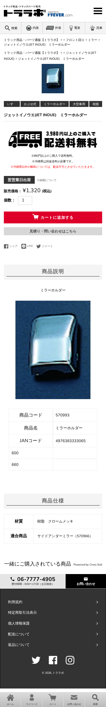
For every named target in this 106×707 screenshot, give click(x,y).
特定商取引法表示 (22, 612)
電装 (77, 28)
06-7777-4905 (35, 579)
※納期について (47, 180)
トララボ (58, 673)
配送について (19, 634)
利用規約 (15, 602)
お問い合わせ (86, 584)
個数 (8, 200)
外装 (58, 28)
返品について (19, 644)
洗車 (99, 28)
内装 (36, 28)
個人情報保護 (19, 623)
